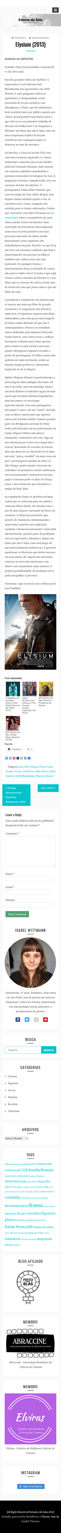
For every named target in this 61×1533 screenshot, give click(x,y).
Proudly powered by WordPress (20, 1516)
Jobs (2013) (47, 788)
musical (39, 1227)
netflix (50, 1227)
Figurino (13, 1083)
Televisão (13, 1111)
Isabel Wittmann (40, 37)
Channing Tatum (32, 1192)
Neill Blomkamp (24, 776)
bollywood (9, 1187)
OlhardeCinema (17, 1233)
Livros (11, 1090)
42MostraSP (28, 1164)
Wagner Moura (44, 776)
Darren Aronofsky (39, 1198)
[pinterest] (45, 1019)
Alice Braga (31, 766)
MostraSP (24, 1227)
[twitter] (27, 1019)
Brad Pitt (33, 1187)
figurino (48, 1213)
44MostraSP (13, 1170)
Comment (12, 833)
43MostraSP (44, 1164)
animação (23, 1176)
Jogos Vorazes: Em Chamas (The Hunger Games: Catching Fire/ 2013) (29, 705)
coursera (26, 1197)
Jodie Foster (42, 771)
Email (10, 887)
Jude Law (41, 1220)
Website (10, 900)
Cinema (30, 50)
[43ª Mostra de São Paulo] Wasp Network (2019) (12, 736)
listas (10, 1226)
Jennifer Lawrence (26, 1220)
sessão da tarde (28, 1239)
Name (10, 874)
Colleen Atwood (46, 1191)
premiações (31, 1233)
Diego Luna (46, 766)
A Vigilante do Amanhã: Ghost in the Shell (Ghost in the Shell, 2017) (12, 704)
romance (12, 1238)
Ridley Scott (43, 1233)
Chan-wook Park (17, 1192)
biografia (44, 1181)
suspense (44, 1239)
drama (9, 771)
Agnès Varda (11, 1176)
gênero (10, 1220)
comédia (12, 1197)
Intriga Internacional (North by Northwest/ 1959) (15, 795)
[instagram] (36, 1019)
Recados (13, 1104)
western (16, 1245)
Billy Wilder (32, 1182)
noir (7, 1233)
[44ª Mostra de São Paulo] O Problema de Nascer (46, 702)
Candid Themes (30, 1521)
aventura (12, 1181)
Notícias (12, 1097)
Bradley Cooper (22, 1187)
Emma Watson (49, 1206)
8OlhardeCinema (12, 1164)
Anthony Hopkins (37, 1176)
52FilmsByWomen (38, 1170)
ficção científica (24, 771)
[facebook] (17, 1019)
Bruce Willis (43, 1187)
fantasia (10, 1213)
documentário (16, 1206)
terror (8, 1245)
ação (20, 766)
